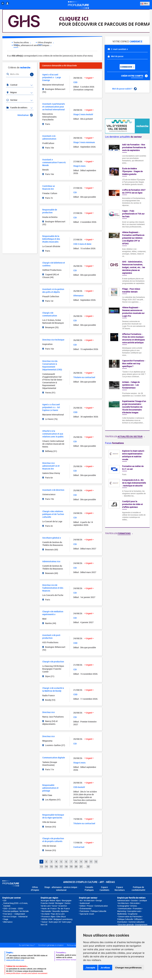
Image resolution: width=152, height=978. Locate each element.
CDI (4, 900)
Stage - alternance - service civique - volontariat (61, 888)
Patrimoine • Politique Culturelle (93, 911)
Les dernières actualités (123, 136)
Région (13, 92)
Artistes (133, 905)
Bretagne (59, 903)
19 (71, 866)
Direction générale (126, 924)
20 (76, 866)
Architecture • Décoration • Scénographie (129, 904)
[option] (127, 486)
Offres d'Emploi (35, 888)
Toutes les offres (21, 42)
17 (61, 866)
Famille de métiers (18, 107)
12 (96, 861)
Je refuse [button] (105, 967)
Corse (54, 905)
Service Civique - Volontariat (15, 916)
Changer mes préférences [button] (128, 967)
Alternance (7, 921)
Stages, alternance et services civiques (32, 45)
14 (46, 866)
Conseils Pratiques (89, 888)
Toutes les (123, 436)
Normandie (46, 911)
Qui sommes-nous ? (27, 945)
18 (66, 866)
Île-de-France (64, 908)
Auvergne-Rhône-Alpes (51, 900)
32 (88, 866)
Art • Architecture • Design (91, 900)
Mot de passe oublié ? (122, 88)
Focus (114, 443)
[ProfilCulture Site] (2, 3)
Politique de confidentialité (138, 888)
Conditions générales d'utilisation (51, 945)
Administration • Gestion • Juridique (132, 900)
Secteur (13, 100)
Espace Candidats (104, 888)
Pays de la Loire (58, 913)
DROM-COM (47, 919)
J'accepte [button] (90, 967)
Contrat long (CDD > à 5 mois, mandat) (15, 904)
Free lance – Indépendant (14, 913)
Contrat (13, 84)
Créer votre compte (132, 75)
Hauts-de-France (49, 908)
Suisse (44, 921)
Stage (5, 919)
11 (91, 861)
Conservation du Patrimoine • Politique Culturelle (130, 917)
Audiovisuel (85, 903)
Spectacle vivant (87, 913)
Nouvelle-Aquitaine (60, 911)
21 (81, 866)
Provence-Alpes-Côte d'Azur (54, 916)
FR (145, 3)
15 (51, 866)
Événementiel (85, 908)
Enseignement (141, 924)
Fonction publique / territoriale (16, 911)
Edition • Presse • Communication (94, 905)
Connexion (126, 66)
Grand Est (62, 905)
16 (56, 866)
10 (86, 861)
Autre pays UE (55, 921)
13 (41, 866)
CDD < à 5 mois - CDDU (13, 908)
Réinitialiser (23, 115)
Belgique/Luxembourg (63, 919)
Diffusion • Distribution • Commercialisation (130, 920)
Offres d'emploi (45, 42)
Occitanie (46, 913)
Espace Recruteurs (120, 888)
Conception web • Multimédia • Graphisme (129, 912)
